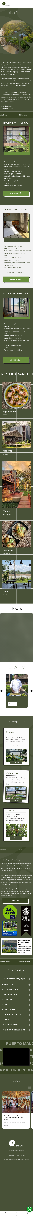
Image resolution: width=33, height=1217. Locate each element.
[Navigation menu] (30, 3)
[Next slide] (31, 691)
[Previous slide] (1, 691)
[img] (16, 395)
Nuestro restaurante (14, 699)
